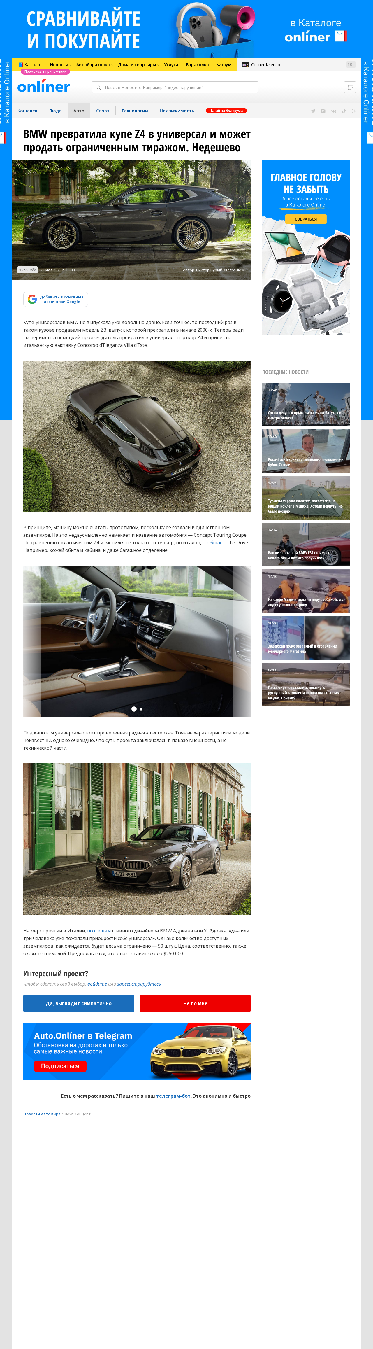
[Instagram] (323, 110)
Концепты (84, 1114)
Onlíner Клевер (265, 64)
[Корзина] (350, 87)
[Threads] (353, 110)
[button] (134, 709)
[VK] (334, 110)
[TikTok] (344, 110)
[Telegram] (313, 110)
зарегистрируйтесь (139, 984)
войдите (97, 984)
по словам (99, 931)
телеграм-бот (173, 1096)
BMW (68, 1114)
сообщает (214, 542)
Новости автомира (42, 1114)
